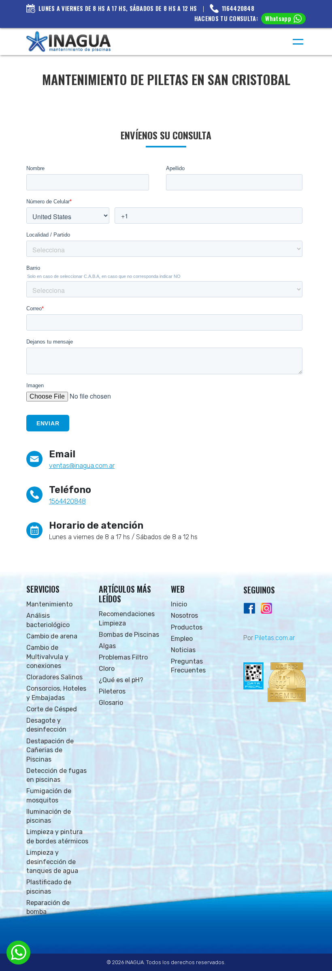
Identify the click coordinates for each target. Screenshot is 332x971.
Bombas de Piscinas (129, 634)
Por (269, 638)
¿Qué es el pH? (121, 680)
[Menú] (298, 41)
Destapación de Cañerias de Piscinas (50, 750)
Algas (107, 646)
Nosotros (184, 615)
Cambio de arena (51, 636)
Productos (186, 627)
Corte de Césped (51, 709)
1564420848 (67, 501)
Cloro (107, 668)
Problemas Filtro (123, 657)
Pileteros (112, 691)
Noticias (183, 650)
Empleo (182, 638)
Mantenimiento (49, 604)
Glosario (111, 702)
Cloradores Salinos (54, 677)
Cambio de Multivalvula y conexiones (47, 657)
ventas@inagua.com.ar (82, 465)
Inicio (179, 604)
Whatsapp (278, 18)
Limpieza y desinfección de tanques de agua (52, 862)
